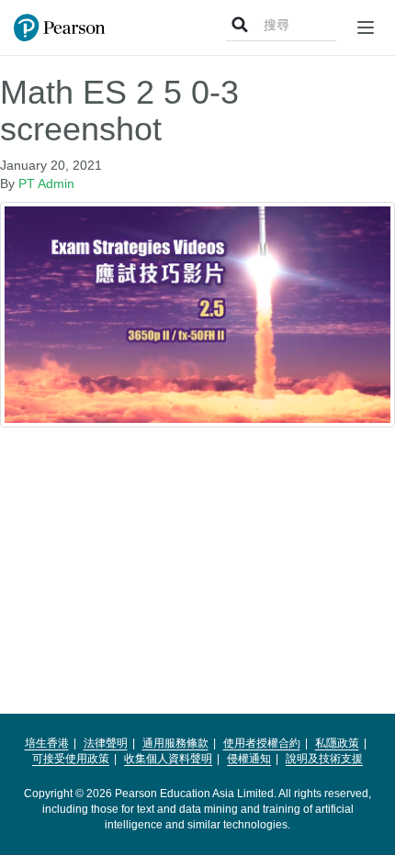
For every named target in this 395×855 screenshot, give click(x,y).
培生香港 (47, 743)
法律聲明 (106, 743)
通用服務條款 (175, 743)
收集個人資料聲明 (168, 758)
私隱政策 (337, 743)
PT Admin (46, 183)
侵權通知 (249, 758)
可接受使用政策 (70, 758)
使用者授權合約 (261, 743)
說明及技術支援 (324, 758)
